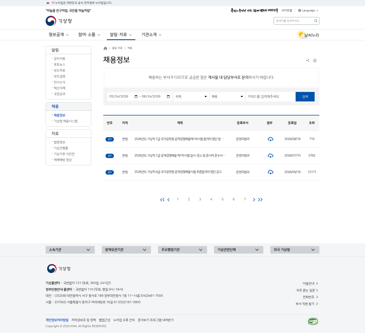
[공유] (307, 60)
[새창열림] (308, 34)
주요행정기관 (170, 250)
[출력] (314, 60)
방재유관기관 (114, 250)
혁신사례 (59, 88)
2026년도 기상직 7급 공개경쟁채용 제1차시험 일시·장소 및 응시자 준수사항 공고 (182, 155)
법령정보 (59, 142)
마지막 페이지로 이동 (260, 200)
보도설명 (59, 76)
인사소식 (59, 82)
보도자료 (59, 70)
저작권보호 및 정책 (83, 320)
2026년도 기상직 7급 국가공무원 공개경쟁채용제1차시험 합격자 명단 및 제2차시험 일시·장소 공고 (193, 139)
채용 (130, 48)
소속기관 (55, 250)
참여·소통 (86, 34)
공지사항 (59, 58)
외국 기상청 (282, 250)
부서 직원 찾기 (305, 304)
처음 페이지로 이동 (162, 200)
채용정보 (59, 115)
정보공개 (56, 34)
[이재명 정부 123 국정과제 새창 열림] (254, 10)
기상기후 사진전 (64, 154)
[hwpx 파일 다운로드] (269, 139)
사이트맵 (287, 10)
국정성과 (59, 94)
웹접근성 (104, 320)
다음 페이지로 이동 (254, 200)
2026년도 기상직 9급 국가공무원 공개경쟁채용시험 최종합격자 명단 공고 (177, 172)
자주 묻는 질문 (305, 290)
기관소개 (149, 34)
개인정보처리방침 (57, 320)
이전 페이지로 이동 (168, 200)
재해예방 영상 (63, 160)
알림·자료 (118, 34)
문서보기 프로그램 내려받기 (156, 320)
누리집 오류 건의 (124, 320)
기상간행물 (61, 148)
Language (308, 10)
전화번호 (309, 297)
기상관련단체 (226, 250)
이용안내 (309, 283)
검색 (305, 96)
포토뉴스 (59, 64)
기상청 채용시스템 (65, 121)
